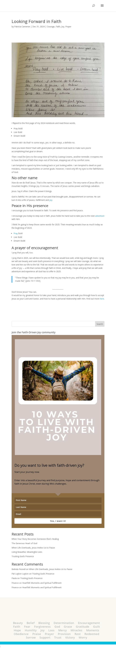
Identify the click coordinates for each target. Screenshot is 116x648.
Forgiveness (42, 626)
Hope (17, 630)
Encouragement (89, 623)
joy (50, 200)
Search (100, 324)
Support (44, 637)
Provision (64, 634)
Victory (70, 637)
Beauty (18, 623)
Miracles (76, 630)
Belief (31, 623)
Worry (83, 637)
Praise (36, 634)
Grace (68, 626)
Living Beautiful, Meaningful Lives (27, 552)
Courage (51, 26)
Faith (58, 26)
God (57, 626)
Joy (62, 26)
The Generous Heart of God (24, 543)
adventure (99, 215)
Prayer (68, 26)
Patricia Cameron (22, 26)
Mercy (62, 630)
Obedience (21, 634)
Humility (31, 630)
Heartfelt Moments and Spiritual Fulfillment (42, 583)
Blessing (44, 623)
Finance (15, 583)
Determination (64, 623)
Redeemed (91, 634)
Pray (16, 233)
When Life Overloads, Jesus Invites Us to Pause (33, 547)
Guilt (96, 626)
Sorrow (31, 637)
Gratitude (82, 626)
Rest (78, 634)
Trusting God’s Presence (23, 556)
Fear (27, 626)
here (102, 298)
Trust (57, 637)
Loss (51, 630)
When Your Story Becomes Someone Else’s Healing (35, 539)
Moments (92, 630)
